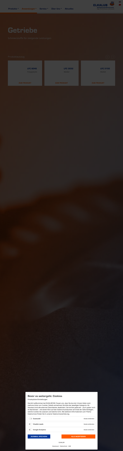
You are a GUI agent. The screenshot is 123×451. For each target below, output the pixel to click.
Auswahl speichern (39, 436)
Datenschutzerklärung (61, 414)
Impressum (55, 446)
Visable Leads (38, 424)
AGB (69, 446)
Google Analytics (39, 430)
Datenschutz (63, 446)
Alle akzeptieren (78, 436)
